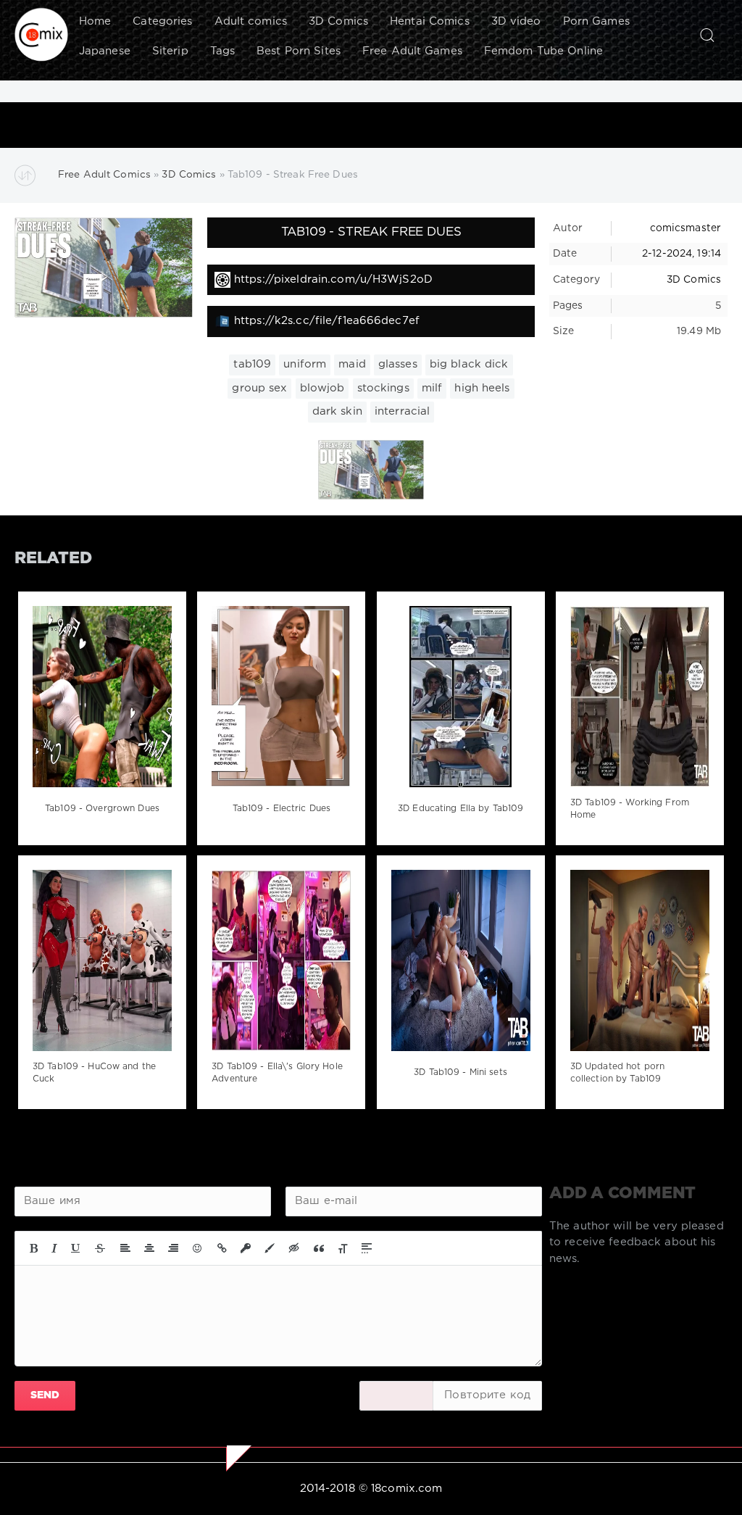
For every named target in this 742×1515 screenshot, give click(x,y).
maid (351, 364)
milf (432, 388)
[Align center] (149, 1248)
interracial (402, 411)
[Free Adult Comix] (41, 34)
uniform (304, 364)
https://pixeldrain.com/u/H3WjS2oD (333, 279)
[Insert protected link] (245, 1248)
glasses (397, 364)
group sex (259, 388)
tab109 (252, 364)
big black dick (469, 364)
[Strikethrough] (100, 1248)
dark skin (337, 411)
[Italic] (54, 1248)
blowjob (322, 388)
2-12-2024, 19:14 (681, 253)
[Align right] (173, 1248)
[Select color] (269, 1248)
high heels (481, 388)
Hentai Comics (430, 21)
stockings (383, 388)
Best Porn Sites (299, 51)
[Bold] (33, 1248)
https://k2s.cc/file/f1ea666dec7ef (327, 320)
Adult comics (250, 21)
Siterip (170, 51)
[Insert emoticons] (198, 1248)
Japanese (104, 51)
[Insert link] (222, 1248)
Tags (222, 51)
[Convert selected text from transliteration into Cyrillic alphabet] (342, 1248)
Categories (162, 21)
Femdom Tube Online (543, 51)
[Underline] (76, 1248)
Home (95, 21)
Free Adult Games (412, 51)
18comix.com (406, 1488)
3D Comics (338, 21)
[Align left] (125, 1248)
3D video (516, 21)
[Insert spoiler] (366, 1248)
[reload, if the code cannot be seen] (396, 1396)
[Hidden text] (294, 1248)
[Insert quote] (319, 1248)
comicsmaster (685, 228)
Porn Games (596, 21)
